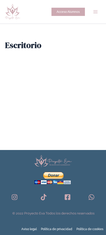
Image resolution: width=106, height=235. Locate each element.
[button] (68, 12)
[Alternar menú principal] (95, 11)
